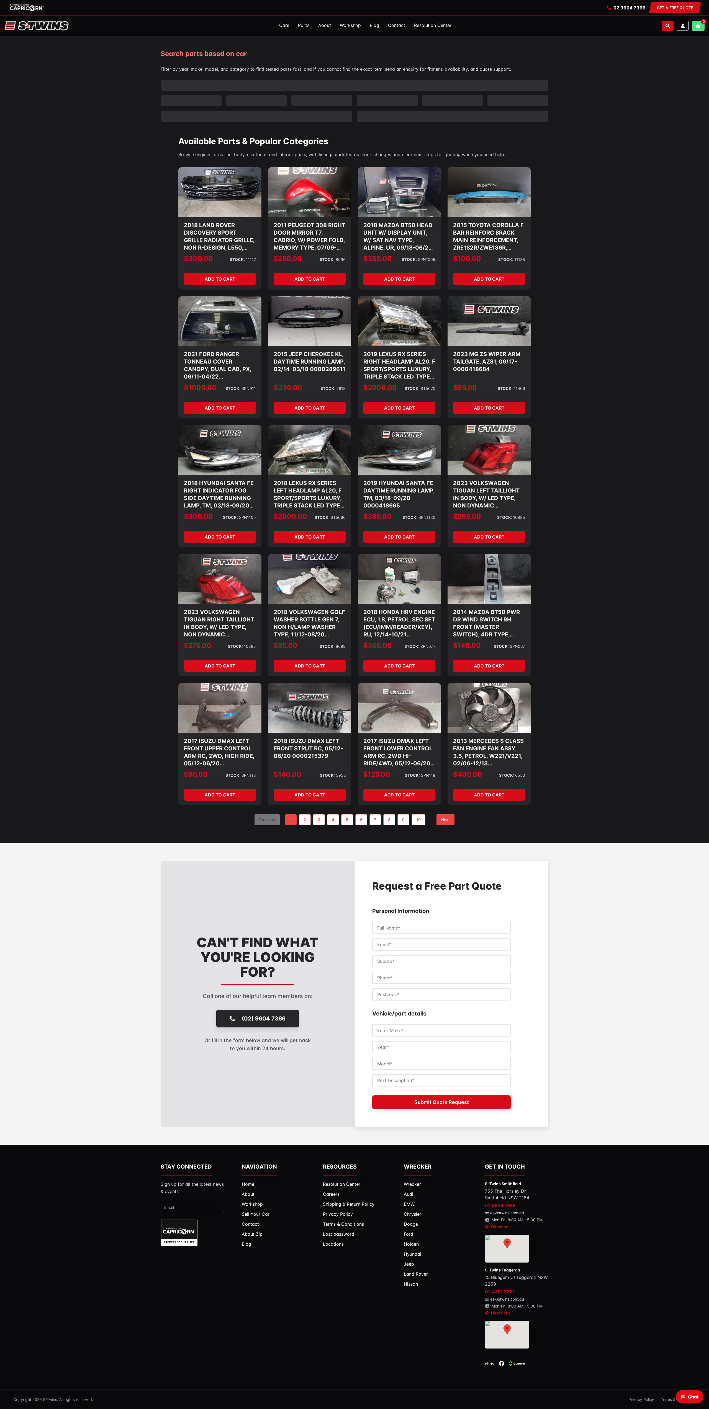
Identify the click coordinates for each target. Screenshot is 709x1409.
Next (445, 788)
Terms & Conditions (678, 1368)
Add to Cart (220, 248)
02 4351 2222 (500, 1260)
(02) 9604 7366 (264, 987)
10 (418, 788)
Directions (501, 1195)
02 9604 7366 (629, 8)
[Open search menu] (668, 26)
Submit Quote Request (441, 1071)
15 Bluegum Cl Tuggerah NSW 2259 (516, 1249)
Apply (515, 85)
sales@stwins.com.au (504, 1181)
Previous (267, 788)
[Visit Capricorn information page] (27, 7)
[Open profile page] (683, 26)
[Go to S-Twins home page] (36, 25)
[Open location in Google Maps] (507, 1218)
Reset (538, 85)
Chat (693, 1397)
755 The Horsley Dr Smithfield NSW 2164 (507, 1163)
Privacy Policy (641, 1368)
